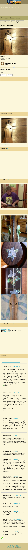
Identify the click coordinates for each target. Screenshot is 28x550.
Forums (5, 5)
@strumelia (15, 531)
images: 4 (3, 75)
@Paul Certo (6, 331)
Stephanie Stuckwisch (11, 63)
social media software (10, 547)
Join (15, 7)
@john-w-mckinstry (17, 366)
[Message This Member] (14, 67)
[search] (21, 8)
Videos (13, 5)
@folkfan (15, 451)
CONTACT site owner (14, 545)
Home (2, 5)
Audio (17, 5)
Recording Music (5, 144)
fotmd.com (15, 544)
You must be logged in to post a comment (11, 362)
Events (6, 7)
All (8, 78)
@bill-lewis (15, 511)
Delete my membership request (14, 546)
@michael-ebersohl (17, 393)
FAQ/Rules (11, 7)
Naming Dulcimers (5, 329)
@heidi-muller (16, 418)
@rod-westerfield (17, 519)
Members (2, 7)
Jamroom (19, 547)
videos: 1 (10, 75)
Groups (20, 5)
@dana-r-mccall (17, 495)
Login (18, 7)
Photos (9, 5)
